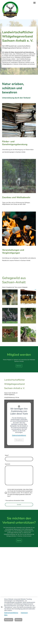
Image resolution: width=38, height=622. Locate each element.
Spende (19, 540)
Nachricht (7, 464)
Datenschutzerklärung (19, 435)
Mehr (5, 615)
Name (7, 455)
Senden (19, 504)
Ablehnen (18, 619)
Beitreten (19, 366)
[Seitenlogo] (10, 9)
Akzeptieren (19, 440)
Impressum (24, 613)
